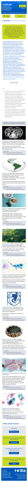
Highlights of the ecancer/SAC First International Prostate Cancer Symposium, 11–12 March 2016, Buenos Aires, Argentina (13, 309)
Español (24, 2)
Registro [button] (22, 6)
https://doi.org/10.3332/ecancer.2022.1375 (13, 187)
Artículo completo (14, 154)
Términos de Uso (6, 474)
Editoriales (12, 123)
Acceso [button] (23, 8)
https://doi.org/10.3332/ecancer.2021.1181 (13, 254)
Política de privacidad (7, 477)
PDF (20, 154)
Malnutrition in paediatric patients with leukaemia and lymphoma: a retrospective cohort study (14, 210)
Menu (7, 16)
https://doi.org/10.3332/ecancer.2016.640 (12, 318)
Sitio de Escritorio (6, 476)
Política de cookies (6, 473)
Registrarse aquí (14, 431)
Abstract (8, 154)
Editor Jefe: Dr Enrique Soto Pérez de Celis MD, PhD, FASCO (13, 78)
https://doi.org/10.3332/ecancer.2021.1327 (13, 223)
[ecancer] (7, 4)
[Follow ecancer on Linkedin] (21, 470)
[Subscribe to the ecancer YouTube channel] (24, 470)
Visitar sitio (14, 442)
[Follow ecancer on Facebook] (15, 470)
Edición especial (20, 123)
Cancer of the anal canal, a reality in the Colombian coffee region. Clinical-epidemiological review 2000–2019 (13, 245)
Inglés (18, 2)
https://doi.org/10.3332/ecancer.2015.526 (12, 417)
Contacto (4, 470)
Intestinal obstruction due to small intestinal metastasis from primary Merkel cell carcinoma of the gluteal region (13, 142)
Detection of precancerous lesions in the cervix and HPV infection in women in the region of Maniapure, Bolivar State (14, 276)
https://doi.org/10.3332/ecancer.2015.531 (12, 387)
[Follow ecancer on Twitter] (18, 470)
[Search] (24, 20)
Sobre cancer (14, 453)
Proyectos (4, 471)
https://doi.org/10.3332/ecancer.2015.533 (12, 352)
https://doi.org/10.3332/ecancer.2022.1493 (13, 152)
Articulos (6, 122)
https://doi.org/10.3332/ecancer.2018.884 (12, 286)
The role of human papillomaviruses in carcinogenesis (11, 409)
